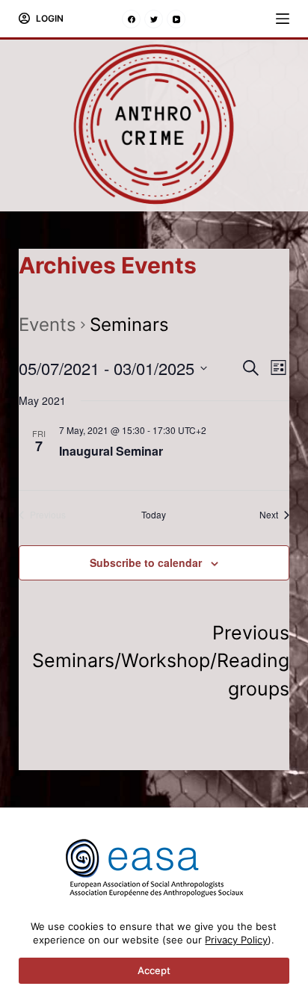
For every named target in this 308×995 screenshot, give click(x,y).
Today (153, 515)
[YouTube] (176, 19)
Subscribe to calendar (146, 562)
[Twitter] (153, 19)
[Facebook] (131, 19)
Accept (154, 970)
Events (47, 324)
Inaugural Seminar (111, 450)
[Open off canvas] (282, 18)
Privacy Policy (236, 940)
